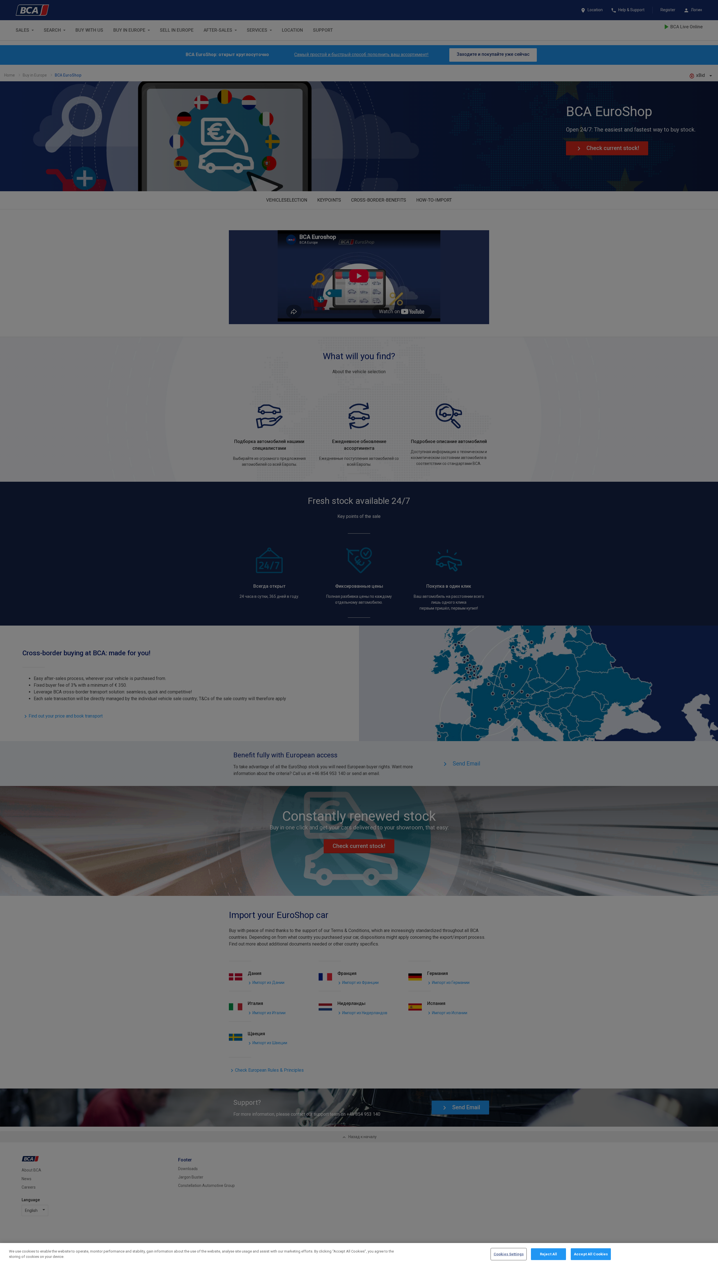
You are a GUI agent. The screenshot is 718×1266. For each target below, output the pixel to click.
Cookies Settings (509, 1254)
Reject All (548, 1254)
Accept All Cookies (591, 1254)
